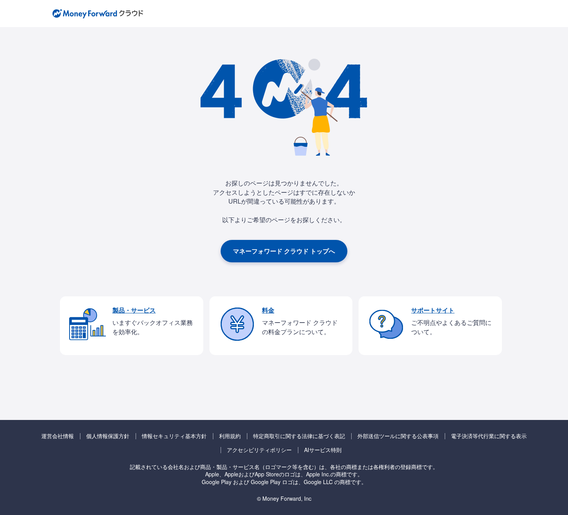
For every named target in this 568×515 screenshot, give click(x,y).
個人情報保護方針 (107, 436)
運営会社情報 (57, 436)
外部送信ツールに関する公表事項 (398, 436)
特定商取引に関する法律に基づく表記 (299, 436)
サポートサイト (432, 310)
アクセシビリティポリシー (259, 450)
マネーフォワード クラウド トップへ (284, 250)
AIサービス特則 (323, 450)
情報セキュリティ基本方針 (174, 436)
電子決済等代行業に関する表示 (489, 436)
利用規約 (230, 436)
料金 (268, 310)
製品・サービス (134, 310)
